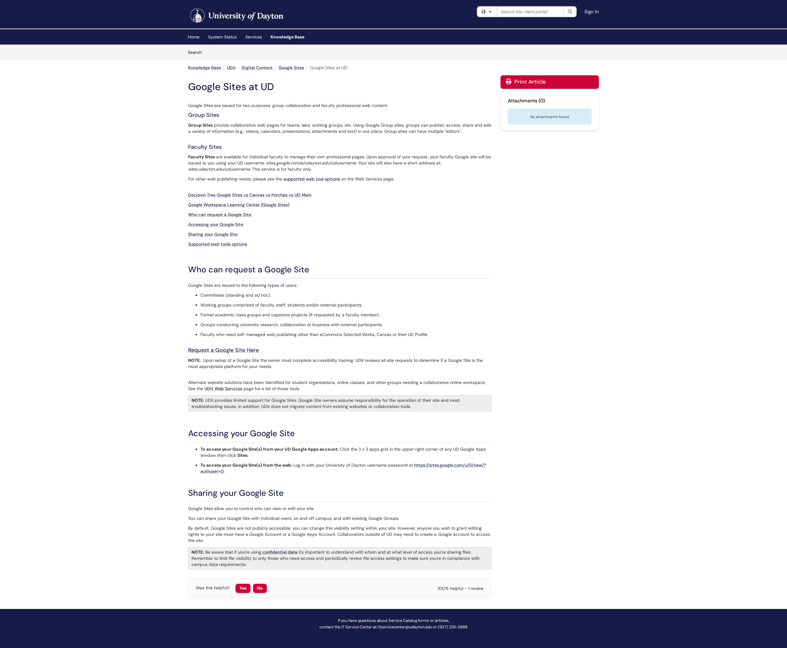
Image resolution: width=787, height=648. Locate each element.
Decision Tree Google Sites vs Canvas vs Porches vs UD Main (249, 195)
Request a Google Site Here (223, 350)
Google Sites (291, 67)
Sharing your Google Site (213, 234)
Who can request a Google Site (219, 214)
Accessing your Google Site (215, 224)
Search (197, 52)
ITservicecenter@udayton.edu (405, 627)
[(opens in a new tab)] (236, 16)
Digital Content (257, 67)
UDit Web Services (223, 388)
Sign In (591, 12)
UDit (231, 67)
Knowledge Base (287, 37)
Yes (243, 588)
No (260, 588)
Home (194, 37)
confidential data (280, 552)
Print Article (529, 81)
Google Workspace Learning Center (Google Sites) (238, 204)
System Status (222, 37)
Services (253, 37)
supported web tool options (311, 179)
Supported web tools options (217, 244)
